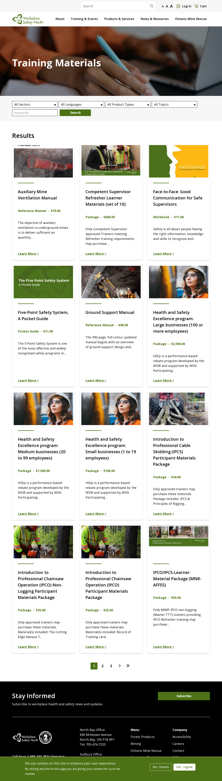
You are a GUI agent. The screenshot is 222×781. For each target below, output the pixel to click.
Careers (178, 744)
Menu (135, 730)
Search (149, 6)
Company (180, 730)
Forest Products (143, 737)
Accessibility (182, 737)
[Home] (32, 737)
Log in (186, 6)
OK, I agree (184, 767)
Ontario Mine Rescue (146, 751)
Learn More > (28, 254)
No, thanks (161, 767)
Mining (136, 744)
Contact (178, 751)
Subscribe (184, 696)
